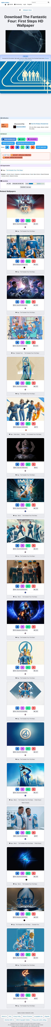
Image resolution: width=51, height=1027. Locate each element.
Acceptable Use (38, 1016)
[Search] (48, 2)
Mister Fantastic (25, 802)
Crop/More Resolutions (25, 143)
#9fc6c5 (39, 183)
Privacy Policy (17, 1016)
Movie (19, 515)
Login (24, 4)
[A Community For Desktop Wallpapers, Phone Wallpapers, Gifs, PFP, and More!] (20, 10)
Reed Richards (44, 174)
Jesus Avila (30, 227)
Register (29, 4)
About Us (4, 1016)
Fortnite (23, 434)
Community (18, 4)
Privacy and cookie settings (39, 1020)
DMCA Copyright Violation (23, 1020)
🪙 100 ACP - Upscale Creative (21, 155)
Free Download (9, 139)
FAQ (10, 1016)
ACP (5, 155)
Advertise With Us (9, 1020)
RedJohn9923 (21, 127)
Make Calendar (8, 143)
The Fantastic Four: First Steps (14, 170)
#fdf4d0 (35, 183)
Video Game (17, 434)
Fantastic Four (19, 353)
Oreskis (30, 879)
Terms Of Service (27, 1016)
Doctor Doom (10, 174)
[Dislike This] (34, 261)
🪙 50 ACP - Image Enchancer (12, 157)
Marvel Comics (13, 176)
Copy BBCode (41, 147)
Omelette (30, 430)
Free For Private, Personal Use (39, 123)
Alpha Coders (5, 2)
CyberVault (30, 511)
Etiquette (47, 1016)
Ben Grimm (36, 174)
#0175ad (31, 183)
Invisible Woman (25, 174)
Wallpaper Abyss (27, 10)
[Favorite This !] (22, 261)
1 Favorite (32, 139)
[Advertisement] (25, 104)
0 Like (22, 139)
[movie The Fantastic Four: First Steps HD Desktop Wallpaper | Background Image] (25, 870)
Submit (11, 4)
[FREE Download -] (17, 261)
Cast (31, 174)
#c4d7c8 (42, 183)
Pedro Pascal (38, 800)
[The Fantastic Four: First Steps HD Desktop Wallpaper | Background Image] (25, 258)
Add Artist (4, 125)
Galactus (17, 174)
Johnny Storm (5, 176)
